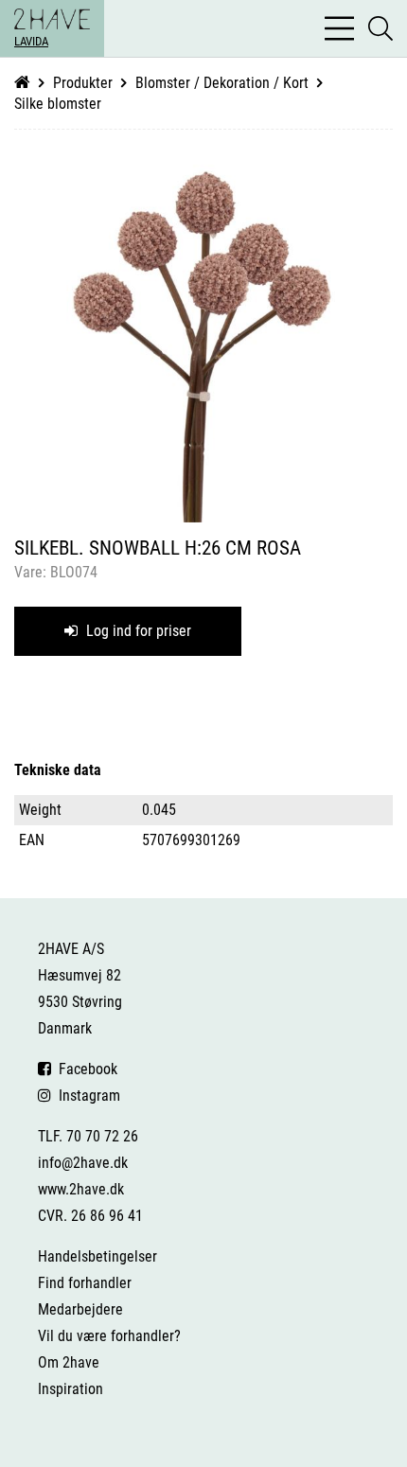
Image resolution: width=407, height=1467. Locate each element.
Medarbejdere (80, 1309)
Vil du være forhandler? (109, 1336)
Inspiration (70, 1389)
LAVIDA (31, 41)
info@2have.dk (83, 1163)
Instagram (85, 1096)
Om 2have (68, 1362)
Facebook (84, 1069)
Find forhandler (85, 1283)
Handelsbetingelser (97, 1256)
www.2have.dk (81, 1189)
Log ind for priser (136, 631)
